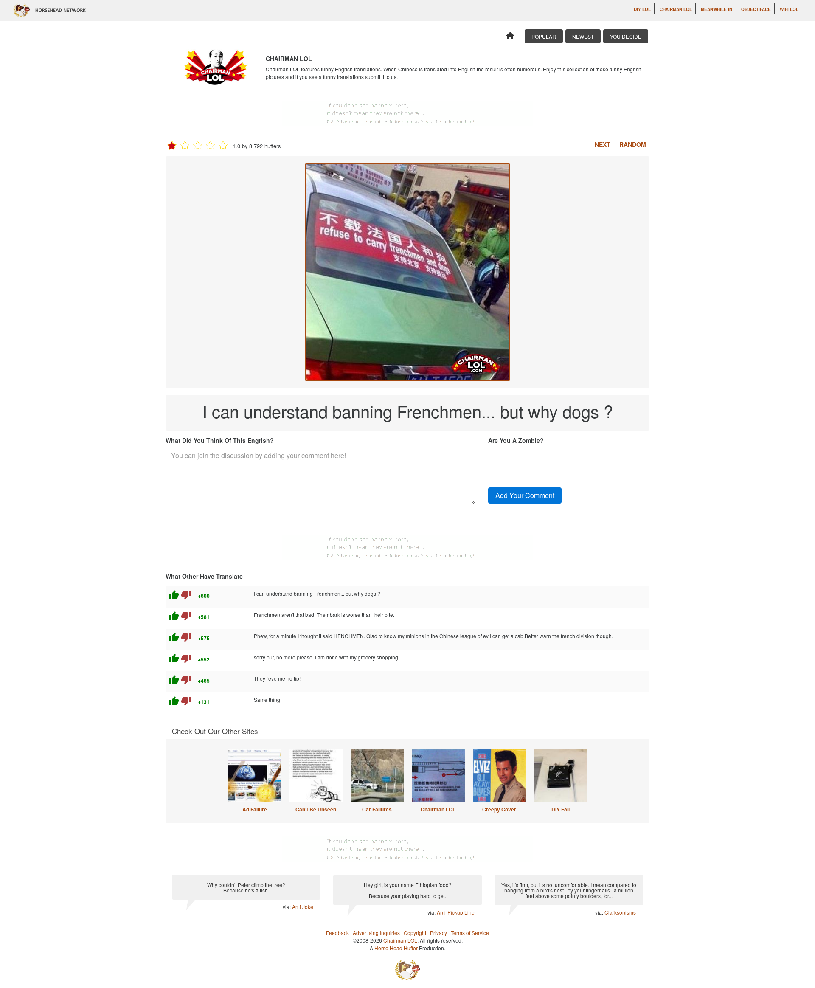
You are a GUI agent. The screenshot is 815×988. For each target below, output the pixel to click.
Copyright (415, 932)
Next (602, 144)
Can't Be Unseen (315, 809)
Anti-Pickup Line (456, 912)
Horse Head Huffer (396, 947)
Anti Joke (302, 906)
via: (287, 906)
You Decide (625, 36)
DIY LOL (642, 9)
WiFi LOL (789, 9)
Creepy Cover (499, 809)
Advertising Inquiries (376, 932)
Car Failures (377, 809)
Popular (543, 36)
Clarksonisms (620, 912)
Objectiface (756, 9)
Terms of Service (470, 932)
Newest (583, 36)
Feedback (337, 932)
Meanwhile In (716, 9)
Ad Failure (254, 809)
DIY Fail (560, 809)
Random (632, 144)
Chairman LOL (676, 9)
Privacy (438, 932)
